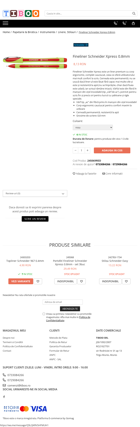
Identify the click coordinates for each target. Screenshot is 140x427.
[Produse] (6, 24)
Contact (7, 350)
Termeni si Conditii (13, 342)
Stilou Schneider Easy (115, 261)
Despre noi (8, 337)
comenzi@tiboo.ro (18, 385)
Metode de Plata (58, 337)
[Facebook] (4, 396)
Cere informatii (113, 173)
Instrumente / (48, 32)
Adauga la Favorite (85, 173)
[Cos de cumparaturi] (133, 23)
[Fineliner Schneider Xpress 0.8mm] (35, 62)
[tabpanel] (35, 62)
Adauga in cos (112, 150)
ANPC (52, 355)
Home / (7, 32)
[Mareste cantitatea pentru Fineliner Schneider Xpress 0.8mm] (87, 150)
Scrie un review (35, 219)
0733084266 (15, 375)
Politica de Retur (58, 342)
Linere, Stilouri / (68, 32)
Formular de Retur (59, 350)
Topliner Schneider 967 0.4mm (25, 261)
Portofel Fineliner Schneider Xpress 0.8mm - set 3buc (70, 262)
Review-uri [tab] (13, 193)
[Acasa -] (21, 13)
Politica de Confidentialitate (18, 346)
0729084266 (15, 380)
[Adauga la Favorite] (38, 281)
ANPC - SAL (55, 359)
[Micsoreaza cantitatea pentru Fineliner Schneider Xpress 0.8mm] (75, 150)
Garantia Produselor (60, 346)
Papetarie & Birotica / (26, 32)
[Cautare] (134, 13)
